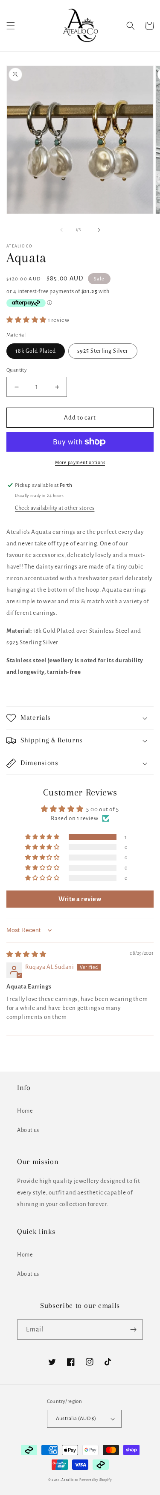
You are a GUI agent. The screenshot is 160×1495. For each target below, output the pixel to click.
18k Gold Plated (35, 351)
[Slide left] (61, 229)
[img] (26, 954)
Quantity (16, 370)
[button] (10, 25)
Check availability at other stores (54, 508)
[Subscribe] (133, 1329)
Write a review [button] (79, 899)
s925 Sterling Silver (102, 351)
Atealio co (69, 1480)
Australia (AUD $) (76, 1418)
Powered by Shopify (95, 1480)
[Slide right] (99, 229)
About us (28, 1130)
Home (24, 1111)
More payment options (80, 462)
